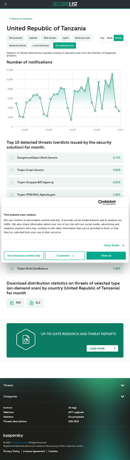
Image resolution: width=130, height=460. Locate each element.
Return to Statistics (22, 19)
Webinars (8, 412)
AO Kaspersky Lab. (19, 442)
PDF (18, 302)
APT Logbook (76, 412)
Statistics (8, 416)
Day (102, 38)
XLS (37, 302)
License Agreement (34, 451)
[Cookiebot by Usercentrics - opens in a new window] (101, 202)
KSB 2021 (73, 421)
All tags (72, 407)
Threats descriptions (15, 421)
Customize (63, 255)
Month (118, 38)
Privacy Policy (11, 451)
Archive (7, 407)
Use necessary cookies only (23, 255)
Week (110, 38)
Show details (112, 245)
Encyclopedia (76, 416)
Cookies (53, 451)
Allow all (106, 255)
